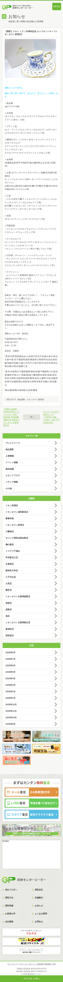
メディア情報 (12, 482)
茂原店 (9, 603)
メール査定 (31, 792)
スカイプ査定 (31, 814)
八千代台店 (11, 577)
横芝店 (9, 590)
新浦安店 (10, 629)
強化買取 (21, 399)
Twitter (5, 841)
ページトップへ (31, 978)
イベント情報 (12, 462)
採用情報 (40, 964)
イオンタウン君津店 (35, 399)
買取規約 (47, 964)
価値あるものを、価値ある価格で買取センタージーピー (22, 7)
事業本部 (10, 518)
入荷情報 (10, 456)
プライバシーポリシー (27, 964)
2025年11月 (11, 711)
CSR (54, 964)
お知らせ (39, 905)
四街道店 (10, 635)
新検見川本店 (12, 570)
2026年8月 (11, 652)
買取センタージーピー (24, 880)
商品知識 (10, 469)
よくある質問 (41, 913)
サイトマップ (12, 964)
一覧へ (31, 417)
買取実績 (9, 905)
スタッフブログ (13, 475)
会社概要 (9, 921)
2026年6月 (11, 665)
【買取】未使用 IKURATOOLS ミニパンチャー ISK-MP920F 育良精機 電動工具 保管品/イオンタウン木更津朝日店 (11, 417)
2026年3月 (11, 685)
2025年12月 (11, 704)
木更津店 (10, 564)
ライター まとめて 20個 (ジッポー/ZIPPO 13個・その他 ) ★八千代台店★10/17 (51, 417)
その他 (9, 488)
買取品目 (39, 889)
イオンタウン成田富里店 (17, 512)
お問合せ (39, 921)
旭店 (8, 616)
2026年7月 (11, 659)
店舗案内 (39, 897)
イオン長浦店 (12, 505)
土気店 (9, 583)
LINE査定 (31, 803)
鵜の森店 (10, 544)
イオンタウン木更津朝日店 (18, 622)
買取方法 (9, 897)
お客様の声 (10, 913)
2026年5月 (11, 672)
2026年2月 (11, 691)
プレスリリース (13, 443)
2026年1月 (11, 698)
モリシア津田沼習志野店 (17, 538)
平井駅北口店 (12, 557)
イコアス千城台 (13, 551)
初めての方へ (11, 889)
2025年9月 (11, 724)
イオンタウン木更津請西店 (18, 596)
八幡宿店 (10, 531)
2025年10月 (11, 717)
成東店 (9, 609)
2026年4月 (11, 678)
